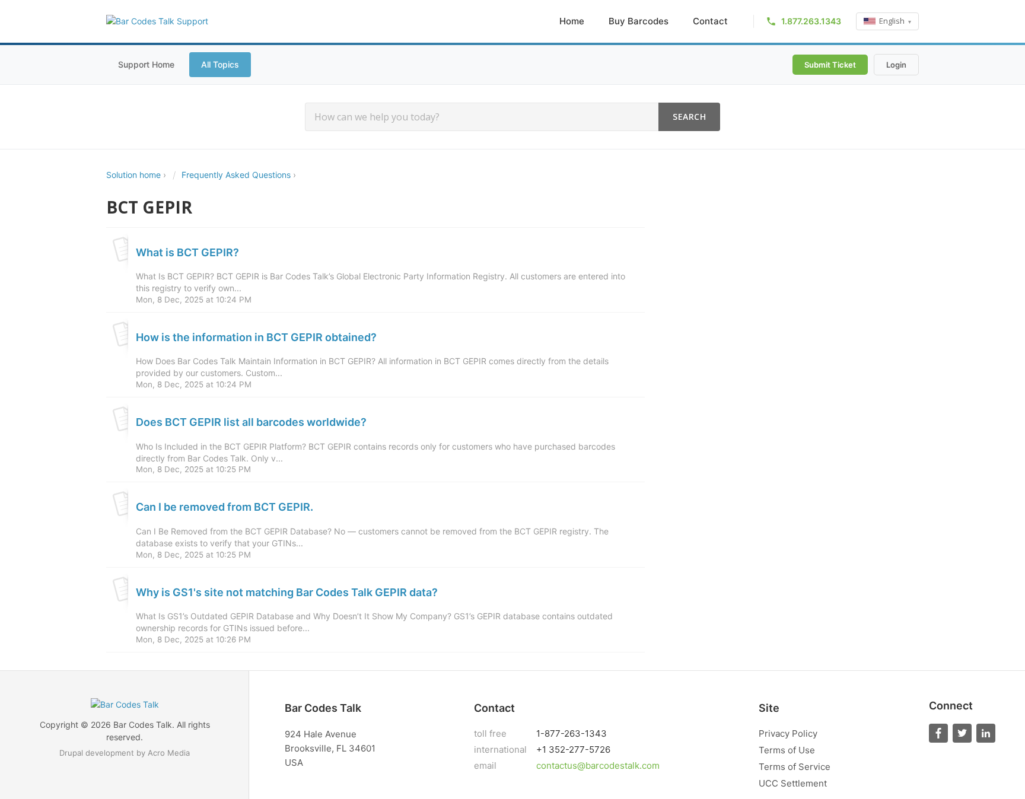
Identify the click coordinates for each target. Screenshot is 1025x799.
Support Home (146, 64)
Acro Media (169, 752)
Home (571, 21)
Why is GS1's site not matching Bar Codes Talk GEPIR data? (287, 592)
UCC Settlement (793, 783)
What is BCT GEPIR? (187, 252)
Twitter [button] (962, 733)
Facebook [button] (938, 733)
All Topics (220, 64)
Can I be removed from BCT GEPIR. (224, 507)
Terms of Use (787, 750)
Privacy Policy (788, 733)
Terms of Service (794, 766)
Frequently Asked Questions (236, 175)
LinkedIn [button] (985, 733)
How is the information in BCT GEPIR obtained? (256, 337)
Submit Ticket (830, 64)
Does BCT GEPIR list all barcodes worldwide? (251, 422)
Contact (710, 21)
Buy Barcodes (639, 21)
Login (896, 64)
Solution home (134, 175)
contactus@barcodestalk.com (598, 765)
